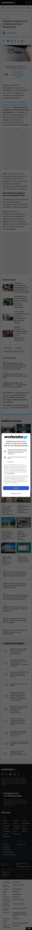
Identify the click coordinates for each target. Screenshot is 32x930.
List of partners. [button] (11, 473)
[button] (16, 462)
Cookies (29, 928)
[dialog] (16, 465)
